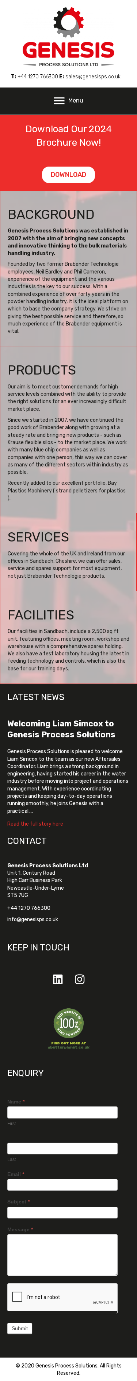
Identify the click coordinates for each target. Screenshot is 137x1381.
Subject (18, 1202)
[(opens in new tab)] (68, 1028)
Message (20, 1229)
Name (15, 1102)
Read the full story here (35, 823)
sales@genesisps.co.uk (93, 77)
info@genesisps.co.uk (32, 919)
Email (15, 1174)
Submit (20, 1328)
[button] (58, 979)
